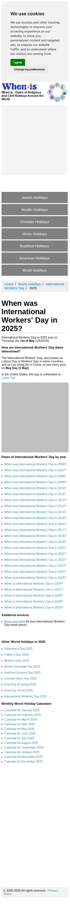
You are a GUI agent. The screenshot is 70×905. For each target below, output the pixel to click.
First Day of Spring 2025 (20, 684)
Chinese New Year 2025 (20, 678)
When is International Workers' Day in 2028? (33, 595)
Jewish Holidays (34, 198)
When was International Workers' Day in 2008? (35, 476)
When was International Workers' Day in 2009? (35, 482)
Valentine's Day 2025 (18, 648)
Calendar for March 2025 (20, 719)
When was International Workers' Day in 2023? (35, 565)
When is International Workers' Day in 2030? (33, 607)
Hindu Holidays (34, 234)
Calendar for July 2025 (19, 738)
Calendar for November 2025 (23, 756)
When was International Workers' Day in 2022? (35, 559)
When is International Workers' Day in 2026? (33, 583)
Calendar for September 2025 (23, 747)
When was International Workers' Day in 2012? (35, 500)
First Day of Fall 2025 (18, 690)
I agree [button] (17, 62)
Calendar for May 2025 (19, 728)
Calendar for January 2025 (22, 710)
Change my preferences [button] (29, 69)
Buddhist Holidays (34, 246)
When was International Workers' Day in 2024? (35, 571)
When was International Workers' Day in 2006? (35, 464)
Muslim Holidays (34, 210)
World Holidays (34, 270)
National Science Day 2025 (22, 672)
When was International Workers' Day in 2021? (35, 553)
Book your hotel (14, 621)
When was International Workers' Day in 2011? (35, 494)
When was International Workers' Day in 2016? (35, 524)
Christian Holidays (34, 222)
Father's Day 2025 (16, 654)
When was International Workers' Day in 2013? (35, 506)
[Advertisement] (35, 140)
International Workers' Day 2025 (25, 696)
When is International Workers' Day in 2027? (33, 589)
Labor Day (8, 377)
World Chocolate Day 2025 (22, 666)
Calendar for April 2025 (19, 724)
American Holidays (34, 258)
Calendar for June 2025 (19, 733)
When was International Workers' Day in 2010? (35, 488)
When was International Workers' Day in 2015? (35, 518)
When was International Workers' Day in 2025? (35, 577)
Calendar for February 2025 (22, 714)
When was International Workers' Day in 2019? (35, 541)
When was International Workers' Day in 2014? (35, 512)
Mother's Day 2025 (16, 660)
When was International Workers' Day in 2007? (35, 470)
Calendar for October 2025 (21, 752)
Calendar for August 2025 (21, 742)
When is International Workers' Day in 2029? (33, 601)
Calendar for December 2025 (23, 761)
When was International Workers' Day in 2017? (35, 529)
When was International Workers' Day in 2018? (35, 535)
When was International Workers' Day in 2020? (35, 547)
